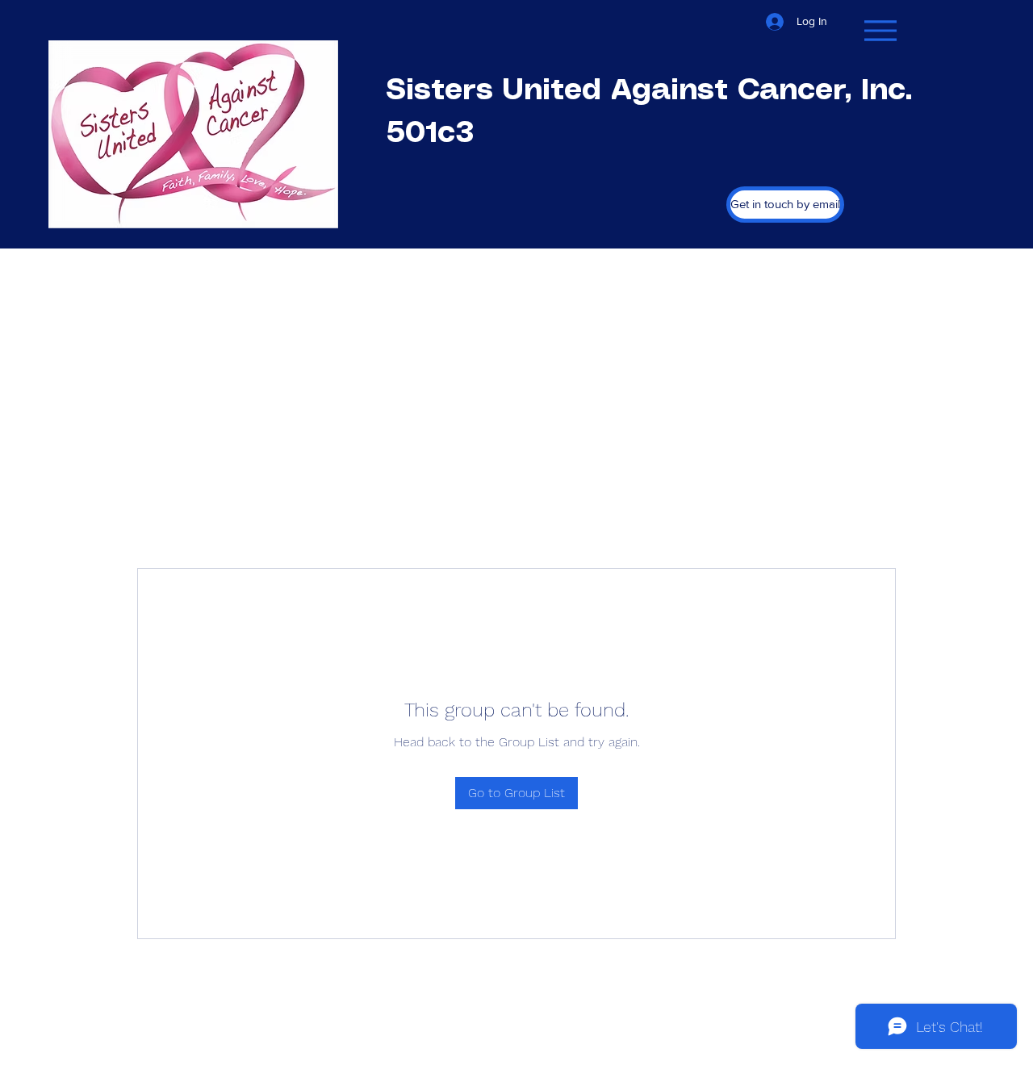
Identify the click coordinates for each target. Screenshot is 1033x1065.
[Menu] (880, 30)
